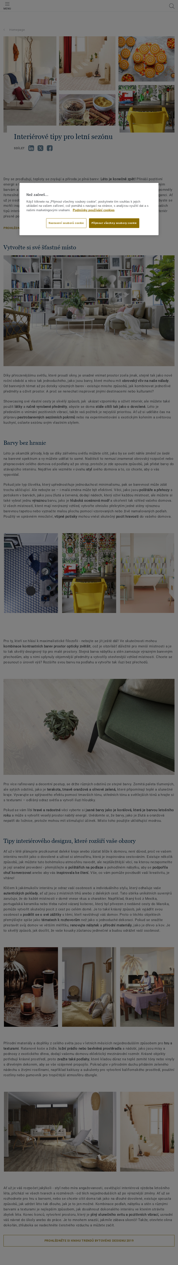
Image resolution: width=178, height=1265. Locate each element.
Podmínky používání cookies (93, 210)
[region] (89, 209)
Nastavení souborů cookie (66, 223)
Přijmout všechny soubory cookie (114, 223)
